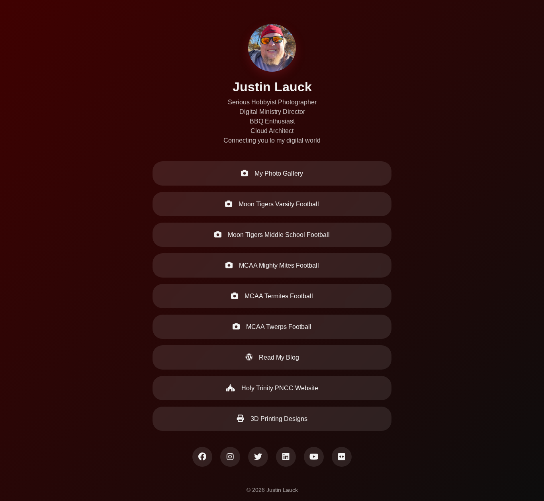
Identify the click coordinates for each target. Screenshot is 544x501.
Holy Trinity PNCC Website (279, 388)
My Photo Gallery (278, 173)
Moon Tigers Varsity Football (278, 204)
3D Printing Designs (278, 418)
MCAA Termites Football (278, 296)
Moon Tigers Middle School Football (278, 234)
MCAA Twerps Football (278, 326)
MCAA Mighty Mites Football (278, 265)
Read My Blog (278, 357)
